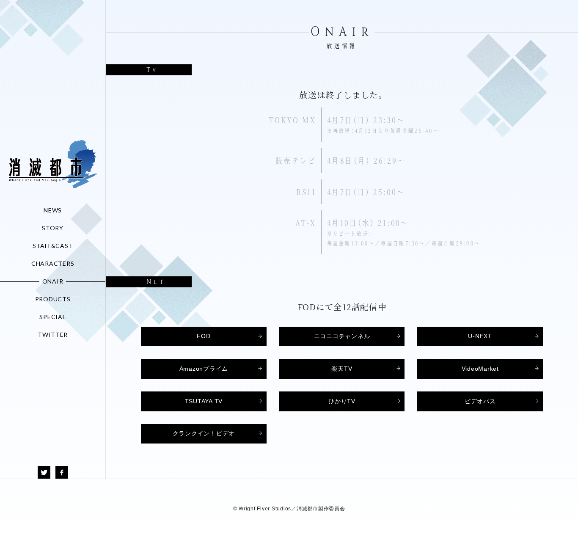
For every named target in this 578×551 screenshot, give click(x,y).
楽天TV (341, 369)
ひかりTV (341, 401)
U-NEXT (480, 336)
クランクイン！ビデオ (204, 433)
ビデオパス (480, 401)
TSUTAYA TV (204, 401)
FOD (203, 336)
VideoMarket (480, 369)
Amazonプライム (203, 369)
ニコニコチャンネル (342, 336)
